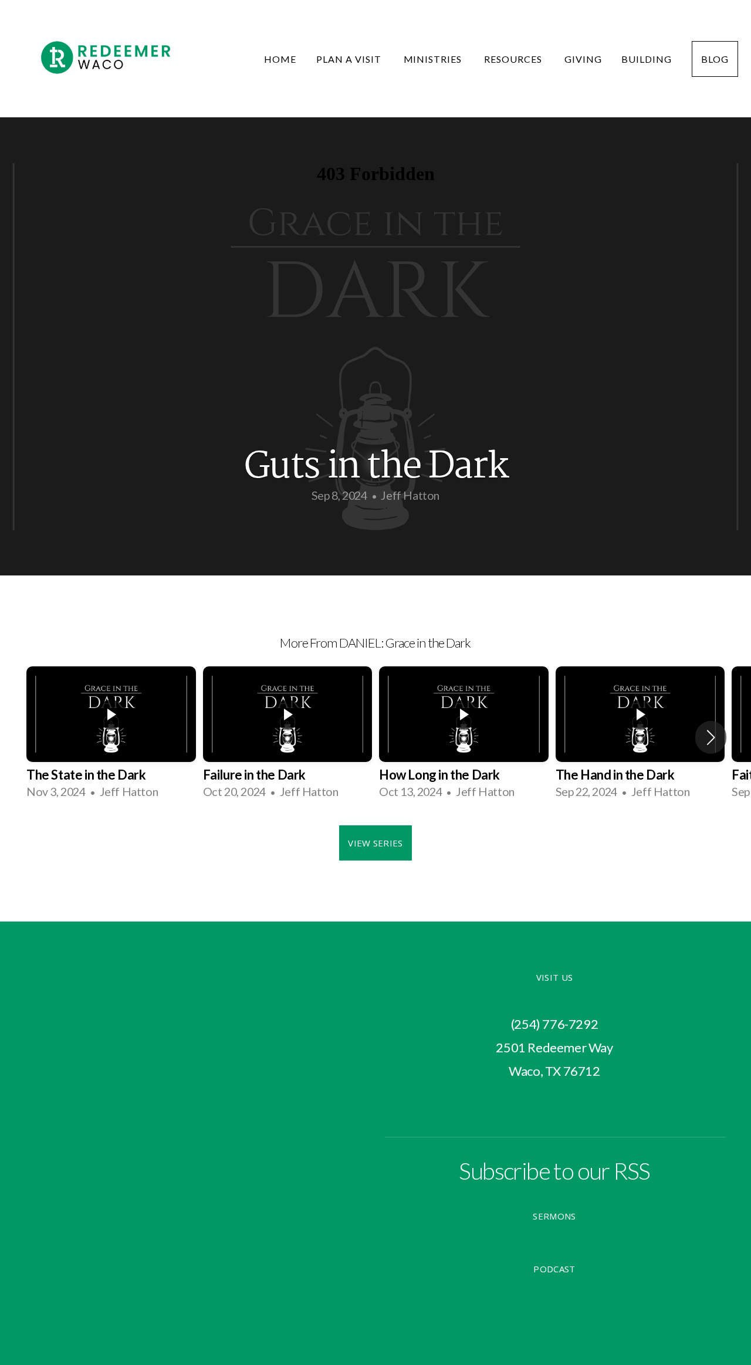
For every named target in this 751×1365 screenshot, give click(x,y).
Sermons (554, 1216)
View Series (375, 843)
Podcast (554, 1269)
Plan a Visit (349, 59)
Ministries (434, 59)
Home (280, 59)
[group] (111, 736)
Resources (514, 59)
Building (646, 59)
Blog (715, 59)
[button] (711, 737)
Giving (583, 59)
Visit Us (554, 977)
